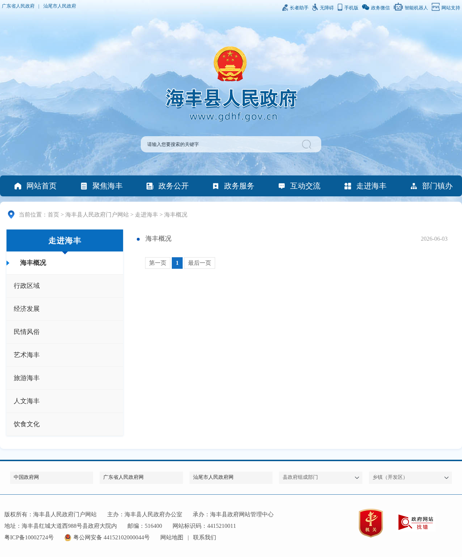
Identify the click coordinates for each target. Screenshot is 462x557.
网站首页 (41, 186)
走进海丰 (371, 186)
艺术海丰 (27, 354)
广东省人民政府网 (123, 477)
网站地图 (171, 537)
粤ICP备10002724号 (29, 537)
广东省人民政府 (18, 6)
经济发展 (27, 308)
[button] (307, 144)
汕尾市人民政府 (59, 6)
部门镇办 (437, 186)
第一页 (157, 263)
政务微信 (380, 7)
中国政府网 (26, 477)
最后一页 (199, 263)
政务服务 (239, 186)
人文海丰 (27, 401)
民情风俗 (27, 331)
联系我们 (204, 537)
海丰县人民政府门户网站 (97, 214)
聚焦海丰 (107, 186)
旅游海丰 (27, 378)
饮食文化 (27, 424)
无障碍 (327, 7)
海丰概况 (175, 214)
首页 (53, 214)
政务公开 (173, 186)
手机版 (351, 7)
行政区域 (27, 285)
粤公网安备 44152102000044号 (111, 537)
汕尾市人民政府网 (213, 477)
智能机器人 (416, 7)
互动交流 (305, 186)
